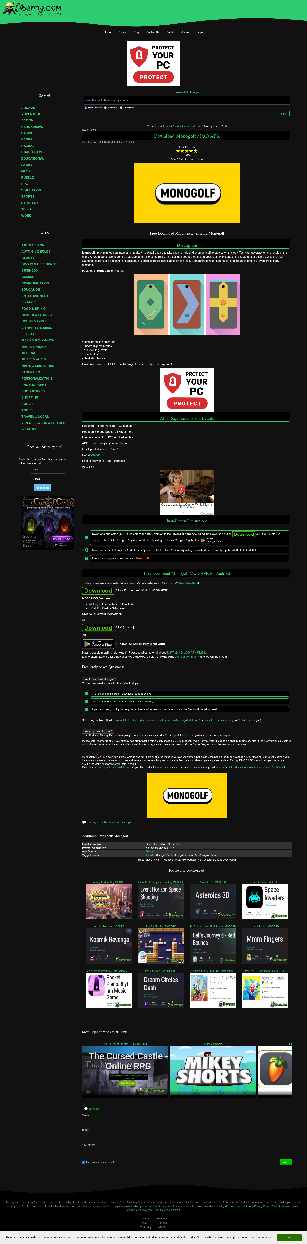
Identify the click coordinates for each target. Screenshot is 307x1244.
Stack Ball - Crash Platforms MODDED (265, 970)
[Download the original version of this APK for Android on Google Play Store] (98, 644)
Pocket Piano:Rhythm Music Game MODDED (109, 970)
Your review (88, 1144)
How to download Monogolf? (99, 679)
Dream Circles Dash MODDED (161, 970)
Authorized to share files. (286, 1206)
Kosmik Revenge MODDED (109, 926)
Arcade (95, 455)
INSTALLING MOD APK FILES (185, 653)
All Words (113, 107)
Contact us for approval (140, 1209)
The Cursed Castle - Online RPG (125, 1044)
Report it (132, 583)
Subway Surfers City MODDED (109, 882)
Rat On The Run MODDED (161, 926)
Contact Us (153, 32)
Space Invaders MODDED (265, 882)
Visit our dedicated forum (187, 583)
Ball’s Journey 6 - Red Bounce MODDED (213, 926)
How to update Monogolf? (98, 731)
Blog (136, 32)
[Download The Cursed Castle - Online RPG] (125, 1070)
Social (170, 32)
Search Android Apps (187, 92)
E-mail (85, 1129)
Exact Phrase (95, 107)
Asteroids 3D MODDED (213, 882)
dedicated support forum (239, 1206)
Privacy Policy (262, 1206)
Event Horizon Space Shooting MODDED (161, 882)
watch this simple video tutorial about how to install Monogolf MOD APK (160, 720)
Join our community (187, 657)
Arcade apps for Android (108, 767)
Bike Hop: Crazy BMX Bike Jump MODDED (213, 970)
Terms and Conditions (168, 1209)
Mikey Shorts (213, 1044)
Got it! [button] (289, 1237)
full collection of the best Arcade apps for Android (256, 767)
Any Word (129, 107)
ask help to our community (218, 720)
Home (107, 32)
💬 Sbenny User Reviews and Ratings (106, 822)
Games (185, 32)
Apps (200, 32)
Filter (284, 113)
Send (286, 1162)
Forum (122, 32)
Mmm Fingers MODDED (265, 926)
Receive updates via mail (100, 1162)
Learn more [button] (264, 1237)
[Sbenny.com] (32, 7)
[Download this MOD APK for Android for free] (98, 590)
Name (85, 1115)
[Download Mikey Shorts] (213, 1070)
